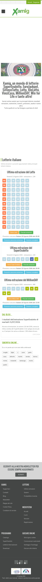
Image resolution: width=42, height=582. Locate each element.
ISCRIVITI (21, 475)
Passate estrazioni (26, 232)
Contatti (5, 492)
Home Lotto (13, 232)
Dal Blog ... (7, 314)
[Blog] (18, 2)
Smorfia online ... (10, 342)
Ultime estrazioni (29, 489)
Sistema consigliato (32, 240)
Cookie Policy (7, 507)
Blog (4, 496)
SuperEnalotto (7, 541)
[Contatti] (13, 2)
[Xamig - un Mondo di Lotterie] (21, 12)
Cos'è (25, 515)
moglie (5, 352)
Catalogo (6, 537)
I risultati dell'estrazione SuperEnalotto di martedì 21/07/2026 (20, 320)
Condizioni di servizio (9, 510)
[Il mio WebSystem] (3, 2)
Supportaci (6, 489)
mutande (13, 360)
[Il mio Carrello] (9, 2)
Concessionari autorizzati (32, 541)
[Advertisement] (21, 39)
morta (5, 360)
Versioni (26, 519)
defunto (12, 356)
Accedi (30, 2)
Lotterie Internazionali (10, 545)
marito (20, 356)
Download (6, 548)
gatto (30, 352)
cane (23, 352)
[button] (4, 69)
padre (5, 365)
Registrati (36, 2)
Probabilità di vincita (30, 496)
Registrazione (28, 522)
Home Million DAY (13, 299)
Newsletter (6, 500)
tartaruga (23, 360)
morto (31, 360)
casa (4, 356)
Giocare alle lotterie (30, 548)
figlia (12, 352)
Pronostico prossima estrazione (13, 240)
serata (28, 356)
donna (35, 356)
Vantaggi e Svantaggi (31, 545)
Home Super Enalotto (13, 264)
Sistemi (26, 492)
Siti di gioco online (30, 537)
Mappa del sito (7, 503)
